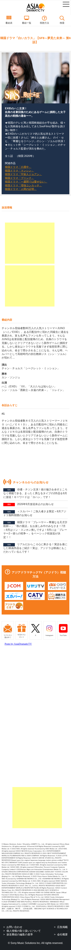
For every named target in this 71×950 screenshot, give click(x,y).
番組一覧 (26, 23)
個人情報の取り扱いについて (23, 930)
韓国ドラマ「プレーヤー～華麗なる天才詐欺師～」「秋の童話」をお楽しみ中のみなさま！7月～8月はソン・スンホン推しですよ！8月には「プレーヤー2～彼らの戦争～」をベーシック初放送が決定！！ (35, 529)
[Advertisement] (29, 243)
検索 (62, 23)
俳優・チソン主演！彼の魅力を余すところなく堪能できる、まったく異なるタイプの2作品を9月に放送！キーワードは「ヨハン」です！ (35, 493)
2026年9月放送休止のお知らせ (30, 504)
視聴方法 (44, 23)
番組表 (8, 23)
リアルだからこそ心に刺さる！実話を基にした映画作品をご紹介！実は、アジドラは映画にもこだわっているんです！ (35, 548)
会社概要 (62, 934)
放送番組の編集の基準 (19, 934)
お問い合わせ (14, 927)
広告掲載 (62, 927)
